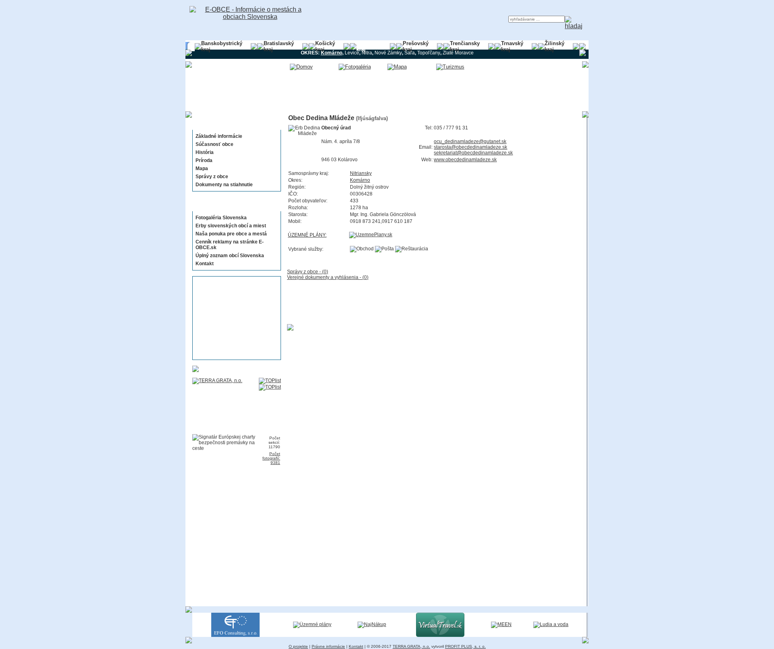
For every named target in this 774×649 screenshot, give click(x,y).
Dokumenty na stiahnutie (224, 184)
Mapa (202, 168)
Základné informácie (219, 136)
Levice (352, 53)
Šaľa (409, 53)
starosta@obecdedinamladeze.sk (470, 147)
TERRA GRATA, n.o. (411, 646)
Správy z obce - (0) (307, 272)
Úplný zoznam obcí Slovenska (230, 255)
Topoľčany (428, 53)
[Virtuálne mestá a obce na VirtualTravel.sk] (440, 635)
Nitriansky (361, 173)
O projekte (298, 646)
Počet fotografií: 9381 (271, 458)
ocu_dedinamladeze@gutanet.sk (470, 141)
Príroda (204, 160)
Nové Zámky (388, 53)
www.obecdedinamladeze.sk (465, 159)
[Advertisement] (234, 318)
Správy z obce (212, 176)
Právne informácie (328, 646)
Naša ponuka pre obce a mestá (231, 234)
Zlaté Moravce (458, 53)
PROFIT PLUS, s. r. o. (465, 646)
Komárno (360, 180)
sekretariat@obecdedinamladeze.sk (473, 153)
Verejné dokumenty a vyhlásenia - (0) (327, 277)
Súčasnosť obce (214, 144)
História (205, 152)
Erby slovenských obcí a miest (231, 226)
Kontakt (205, 263)
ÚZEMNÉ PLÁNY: (307, 235)
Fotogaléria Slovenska (221, 217)
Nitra (367, 53)
